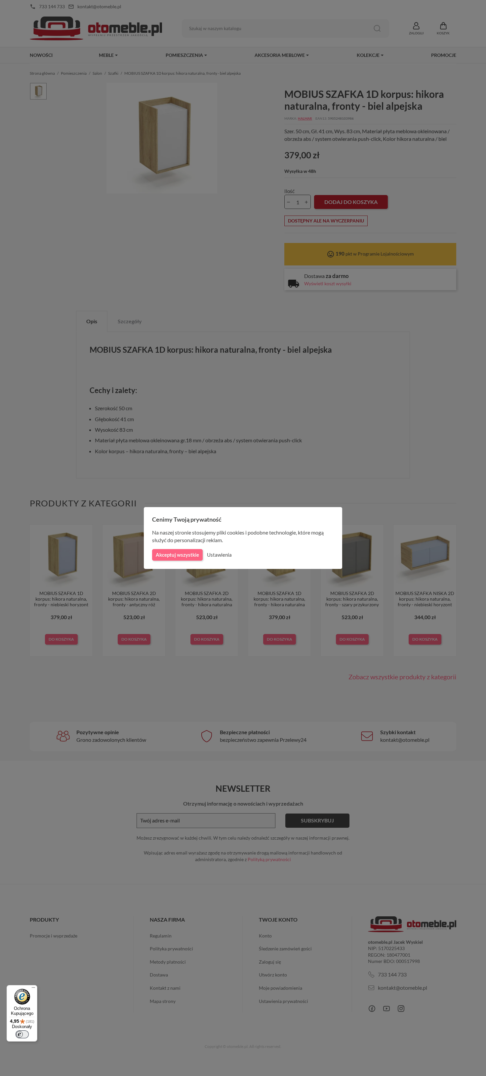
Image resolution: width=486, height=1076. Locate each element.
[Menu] (33, 989)
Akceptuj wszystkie (177, 555)
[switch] (22, 1034)
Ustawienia (219, 555)
